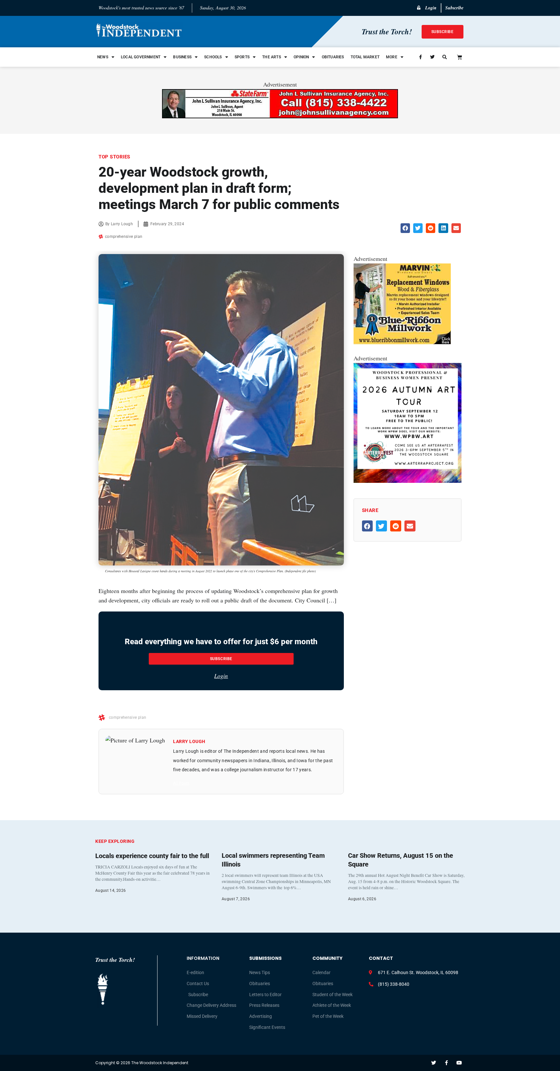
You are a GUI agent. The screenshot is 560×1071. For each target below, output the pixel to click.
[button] (405, 228)
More (391, 57)
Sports (242, 57)
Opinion (301, 57)
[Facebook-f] (446, 1062)
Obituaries (333, 57)
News (102, 57)
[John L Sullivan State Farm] (280, 116)
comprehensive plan (123, 236)
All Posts (181, 783)
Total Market (365, 57)
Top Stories (114, 157)
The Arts (271, 57)
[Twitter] (433, 1062)
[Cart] (459, 57)
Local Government (140, 57)
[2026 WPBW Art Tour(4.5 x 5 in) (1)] (407, 480)
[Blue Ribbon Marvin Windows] (402, 342)
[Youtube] (459, 1062)
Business (182, 57)
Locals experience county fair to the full (152, 856)
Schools (213, 57)
